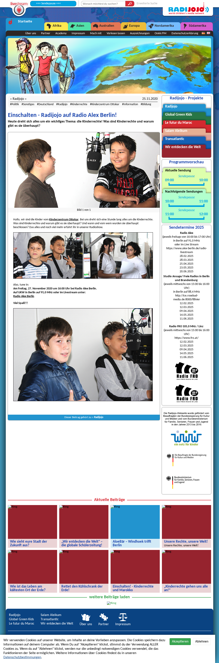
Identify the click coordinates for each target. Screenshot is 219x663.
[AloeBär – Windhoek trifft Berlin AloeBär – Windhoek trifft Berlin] (115, 506)
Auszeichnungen (139, 33)
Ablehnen (201, 641)
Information (131, 104)
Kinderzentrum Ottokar (105, 104)
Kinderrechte (79, 104)
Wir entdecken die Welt (57, 623)
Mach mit (96, 33)
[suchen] (129, 3)
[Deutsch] (203, 33)
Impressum (78, 33)
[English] (208, 33)
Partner (45, 33)
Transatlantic (50, 619)
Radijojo (62, 104)
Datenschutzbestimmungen (22, 657)
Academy (61, 33)
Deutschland (45, 104)
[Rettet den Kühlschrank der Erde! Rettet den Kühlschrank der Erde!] (64, 551)
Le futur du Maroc (21, 623)
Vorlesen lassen (116, 33)
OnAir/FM (160, 33)
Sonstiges (28, 104)
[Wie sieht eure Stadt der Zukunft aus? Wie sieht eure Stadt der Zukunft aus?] (12, 506)
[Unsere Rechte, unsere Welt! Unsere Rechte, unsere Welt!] (166, 506)
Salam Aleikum (51, 615)
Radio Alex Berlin (23, 296)
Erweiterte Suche (147, 3)
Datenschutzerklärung (185, 33)
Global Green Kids (21, 619)
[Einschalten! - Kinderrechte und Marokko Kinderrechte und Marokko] (115, 551)
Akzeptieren (180, 641)
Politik (15, 104)
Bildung (146, 104)
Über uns (30, 33)
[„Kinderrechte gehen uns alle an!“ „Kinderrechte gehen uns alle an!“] (166, 551)
